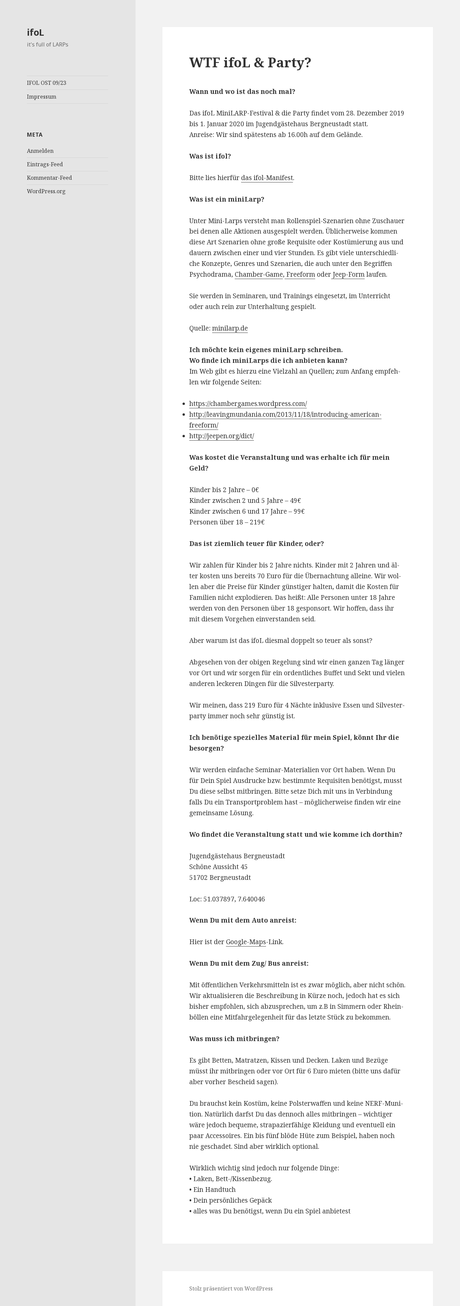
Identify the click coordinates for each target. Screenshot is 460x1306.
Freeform (300, 274)
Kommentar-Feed (49, 177)
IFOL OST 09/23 (46, 83)
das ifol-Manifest (267, 177)
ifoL (35, 32)
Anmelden (40, 150)
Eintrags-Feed (45, 164)
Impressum (41, 96)
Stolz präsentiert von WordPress (231, 1288)
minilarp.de (230, 328)
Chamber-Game (259, 274)
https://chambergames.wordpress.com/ (248, 403)
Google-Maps (246, 941)
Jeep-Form (348, 274)
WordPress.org (46, 191)
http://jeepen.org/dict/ (221, 436)
